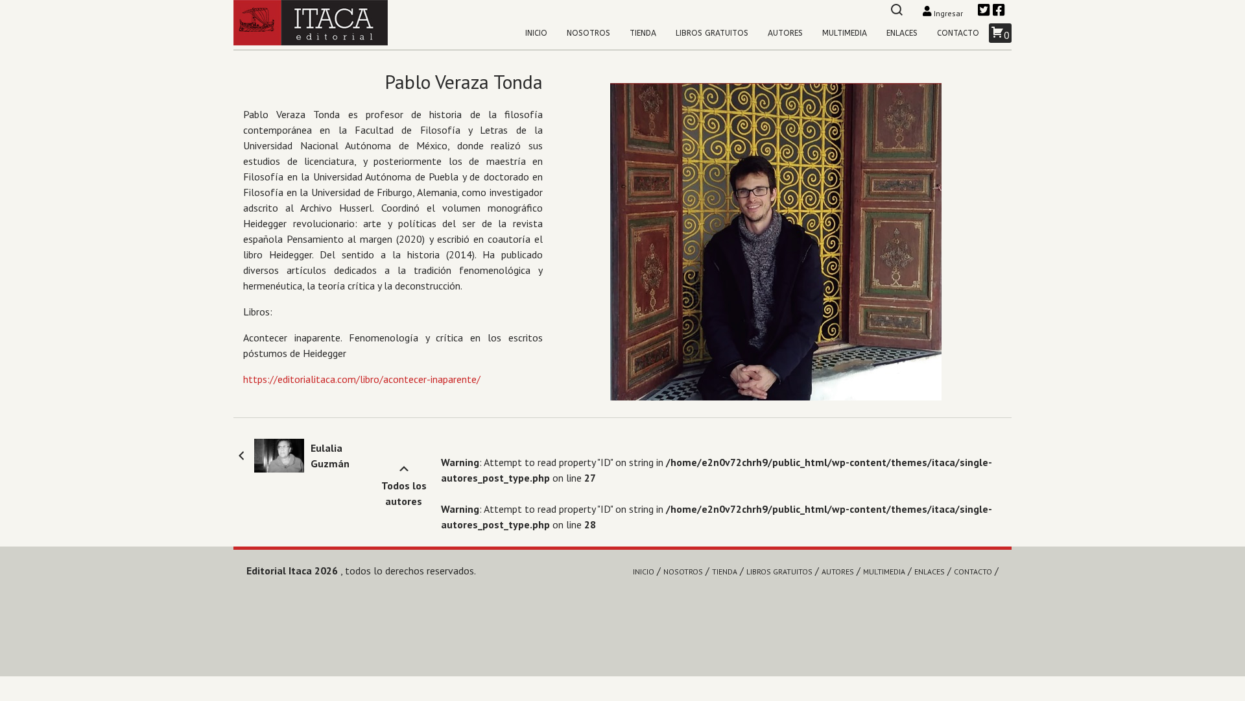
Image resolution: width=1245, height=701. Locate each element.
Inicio (536, 33)
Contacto (958, 33)
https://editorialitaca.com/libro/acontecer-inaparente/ (361, 379)
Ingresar (948, 13)
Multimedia (844, 33)
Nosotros (588, 33)
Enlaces (902, 33)
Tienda (643, 33)
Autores (785, 33)
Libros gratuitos (712, 33)
